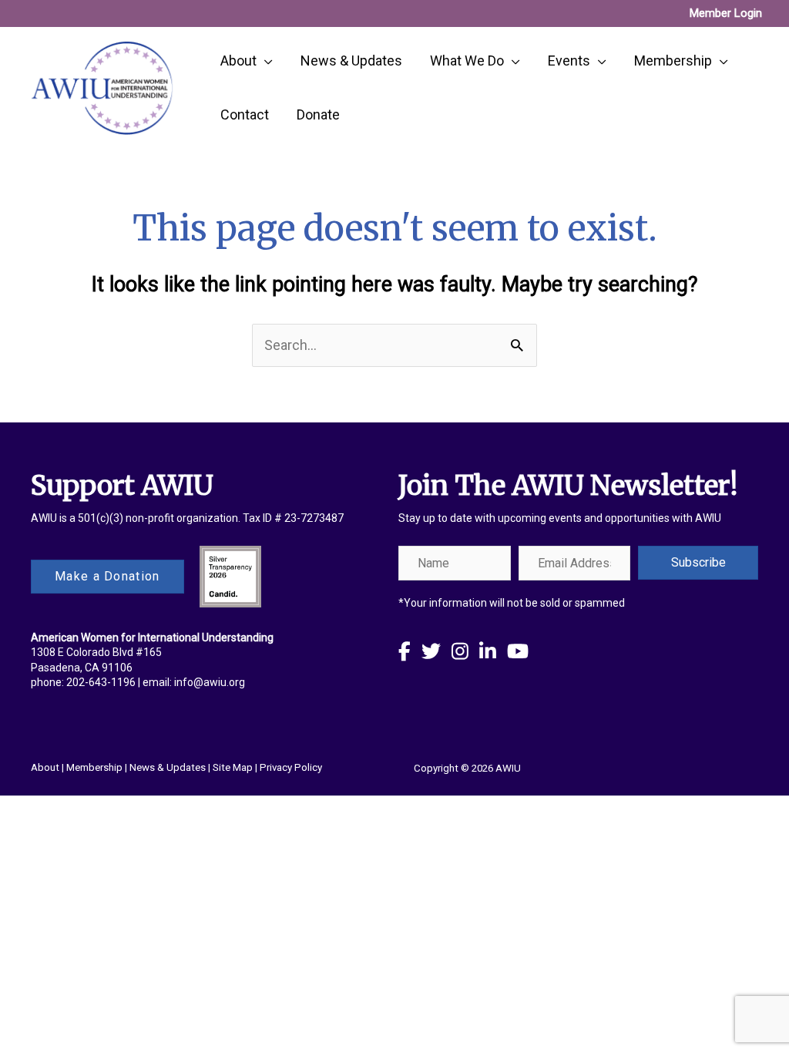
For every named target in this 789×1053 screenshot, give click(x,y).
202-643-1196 (101, 682)
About (45, 767)
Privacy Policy (291, 767)
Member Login (726, 13)
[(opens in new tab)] (230, 575)
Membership (94, 767)
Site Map (233, 767)
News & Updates (167, 767)
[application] (265, 61)
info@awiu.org (209, 682)
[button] (698, 563)
